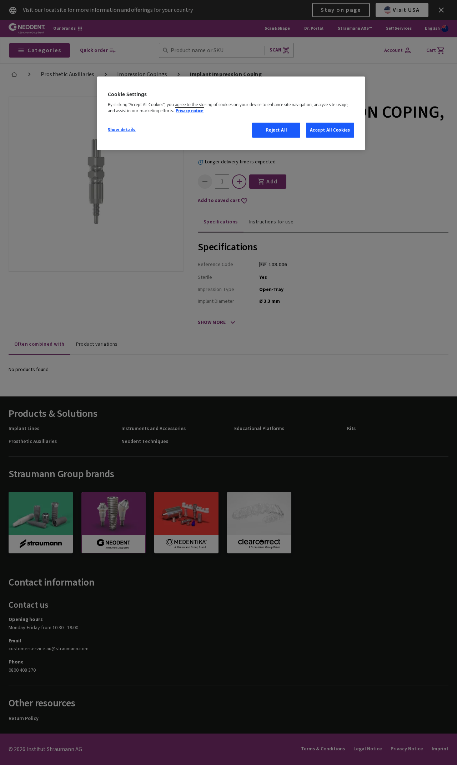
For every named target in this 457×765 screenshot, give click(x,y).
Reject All (276, 130)
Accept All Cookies (330, 130)
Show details (122, 129)
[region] (231, 113)
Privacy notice (190, 110)
